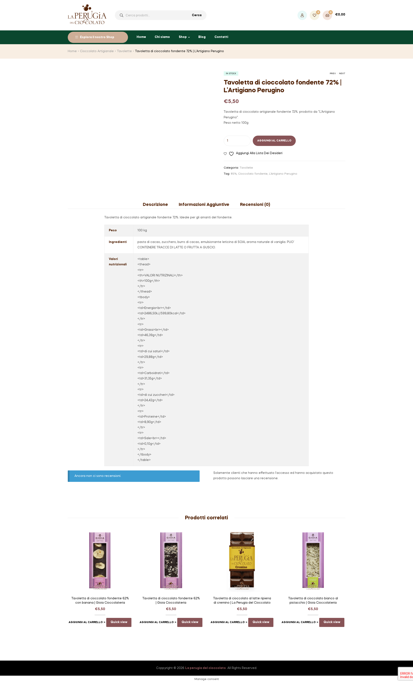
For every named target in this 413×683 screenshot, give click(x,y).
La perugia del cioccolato (205, 668)
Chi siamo (162, 37)
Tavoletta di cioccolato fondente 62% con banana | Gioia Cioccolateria (100, 600)
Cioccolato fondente (253, 173)
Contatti (221, 37)
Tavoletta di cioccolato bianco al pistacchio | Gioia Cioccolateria (313, 600)
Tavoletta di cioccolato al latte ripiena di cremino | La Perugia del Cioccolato (242, 600)
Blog (202, 37)
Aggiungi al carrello (274, 140)
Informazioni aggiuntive (204, 205)
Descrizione (155, 205)
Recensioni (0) (255, 205)
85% (234, 173)
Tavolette (124, 51)
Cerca (197, 15)
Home (141, 37)
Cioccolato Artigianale (97, 51)
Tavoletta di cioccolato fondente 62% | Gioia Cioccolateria (171, 600)
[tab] (158, 205)
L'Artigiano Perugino (283, 173)
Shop (183, 37)
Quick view (119, 622)
